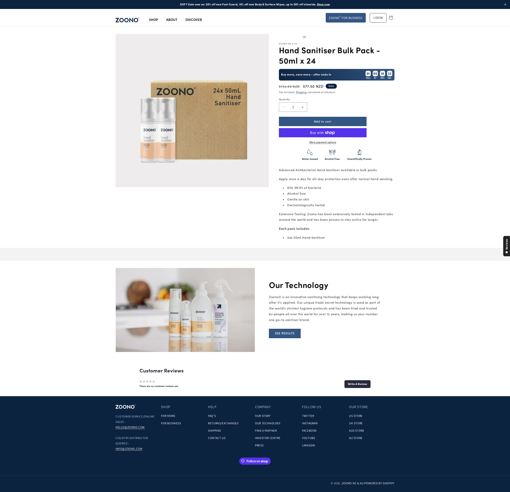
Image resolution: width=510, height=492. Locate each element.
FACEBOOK (309, 431)
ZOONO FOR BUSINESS (345, 17)
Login (378, 18)
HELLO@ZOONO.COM (130, 427)
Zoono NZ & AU (353, 483)
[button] (357, 384)
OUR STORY (262, 416)
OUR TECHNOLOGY (267, 423)
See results (285, 333)
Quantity (284, 99)
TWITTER (308, 416)
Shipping (301, 92)
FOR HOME (168, 416)
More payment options (322, 142)
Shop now (323, 4)
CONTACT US (217, 438)
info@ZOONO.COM (129, 449)
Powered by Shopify (379, 483)
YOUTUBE (308, 438)
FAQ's (212, 416)
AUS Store (356, 431)
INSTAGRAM (310, 423)
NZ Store (356, 438)
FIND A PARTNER (266, 431)
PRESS (259, 445)
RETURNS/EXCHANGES (223, 423)
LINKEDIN (308, 445)
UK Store (356, 423)
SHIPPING (214, 431)
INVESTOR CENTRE (267, 438)
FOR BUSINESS (171, 423)
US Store (356, 416)
